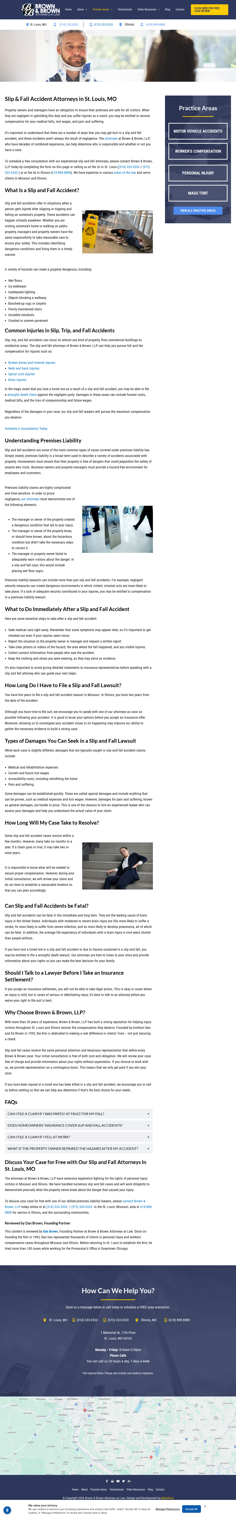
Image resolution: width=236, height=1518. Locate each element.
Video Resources (135, 1489)
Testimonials (117, 1489)
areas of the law (125, 172)
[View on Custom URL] (118, 1435)
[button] (85, 9)
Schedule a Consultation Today (26, 428)
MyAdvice (167, 1498)
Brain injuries (17, 380)
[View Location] (28, 24)
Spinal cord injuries (21, 374)
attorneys (111, 138)
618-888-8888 (61, 172)
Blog (150, 1489)
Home (75, 1489)
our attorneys (30, 499)
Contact (160, 1489)
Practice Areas (99, 1489)
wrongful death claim (22, 395)
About (84, 1489)
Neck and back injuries (23, 368)
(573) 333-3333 (81, 1207)
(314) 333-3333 (129, 167)
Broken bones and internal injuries (31, 363)
